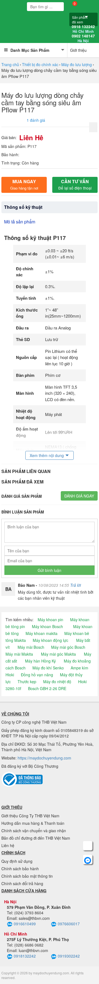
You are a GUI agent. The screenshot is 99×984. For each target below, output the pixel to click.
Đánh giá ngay (79, 496)
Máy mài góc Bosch (68, 647)
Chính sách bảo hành (20, 868)
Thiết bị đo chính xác (40, 64)
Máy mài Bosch (31, 647)
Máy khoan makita (41, 633)
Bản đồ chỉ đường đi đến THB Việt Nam (35, 838)
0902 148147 (83, 38)
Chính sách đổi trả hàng (22, 883)
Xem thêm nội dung (47, 455)
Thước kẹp (27, 681)
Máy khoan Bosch (47, 626)
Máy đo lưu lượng (76, 64)
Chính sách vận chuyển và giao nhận (33, 830)
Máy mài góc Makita (58, 654)
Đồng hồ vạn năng (37, 674)
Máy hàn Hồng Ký (40, 661)
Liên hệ (7, 845)
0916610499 (25, 923)
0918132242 (25, 956)
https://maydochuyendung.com (44, 758)
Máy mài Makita (19, 654)
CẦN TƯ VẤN (75, 184)
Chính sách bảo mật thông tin (27, 876)
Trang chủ (10, 64)
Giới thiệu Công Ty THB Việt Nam (30, 815)
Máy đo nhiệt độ (57, 681)
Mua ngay (24, 184)
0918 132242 (83, 29)
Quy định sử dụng (16, 861)
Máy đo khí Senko (48, 668)
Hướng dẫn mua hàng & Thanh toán (32, 823)
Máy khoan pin (50, 619)
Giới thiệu (78, 50)
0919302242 (69, 956)
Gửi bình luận (49, 570)
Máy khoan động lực (50, 640)
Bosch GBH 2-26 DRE (47, 688)
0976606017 (69, 923)
